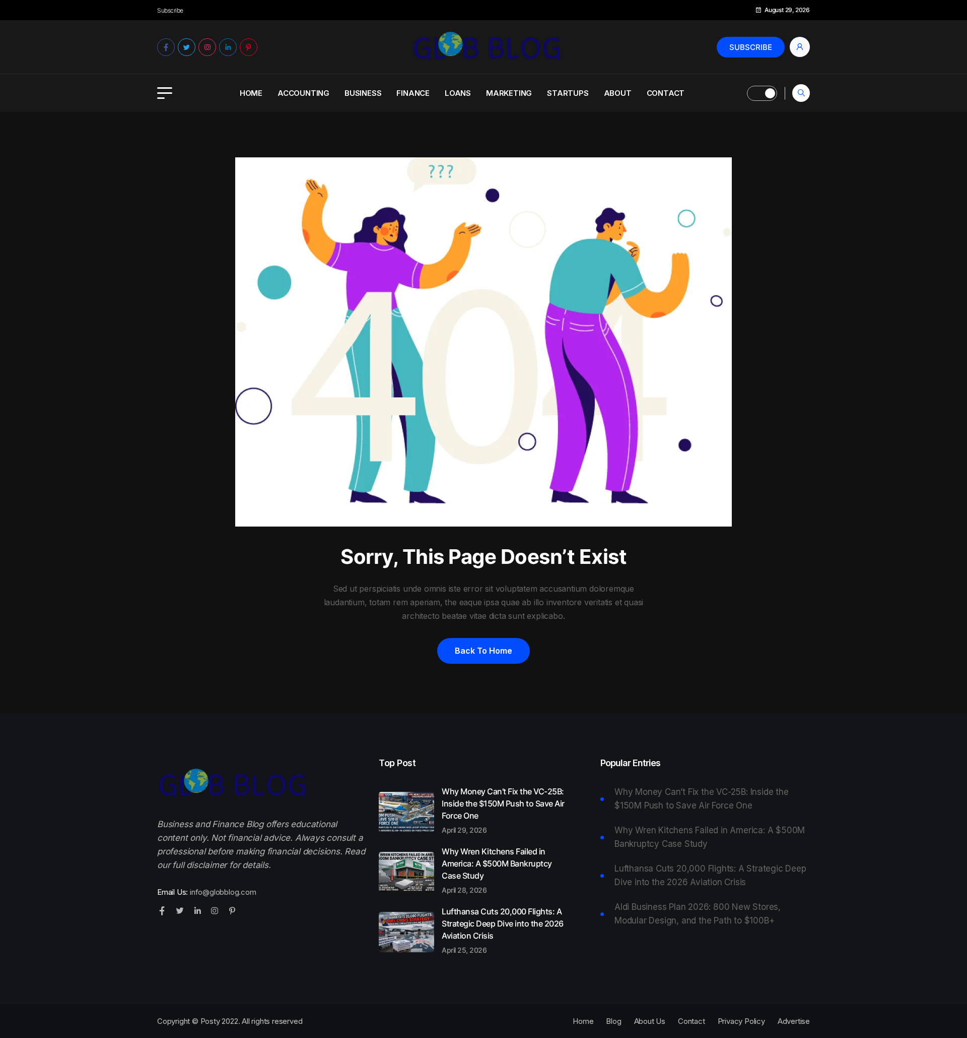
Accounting (303, 93)
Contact (666, 93)
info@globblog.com (223, 892)
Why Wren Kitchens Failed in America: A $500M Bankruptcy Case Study (497, 870)
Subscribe (750, 47)
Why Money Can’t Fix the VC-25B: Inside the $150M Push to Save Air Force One (503, 810)
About (618, 93)
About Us (649, 1021)
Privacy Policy (741, 1021)
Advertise (794, 1021)
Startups (567, 93)
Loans (458, 93)
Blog (613, 1021)
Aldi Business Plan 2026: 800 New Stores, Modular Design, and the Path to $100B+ (697, 914)
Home (251, 93)
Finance (413, 93)
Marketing (509, 93)
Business (362, 93)
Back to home (483, 651)
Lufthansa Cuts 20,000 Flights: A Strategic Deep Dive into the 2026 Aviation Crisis (503, 930)
